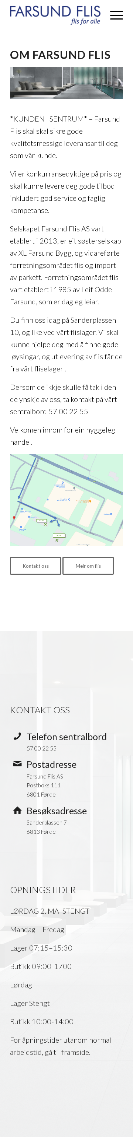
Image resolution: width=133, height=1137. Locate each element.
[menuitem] (113, 15)
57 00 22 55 (42, 748)
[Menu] (113, 15)
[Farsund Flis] (55, 15)
